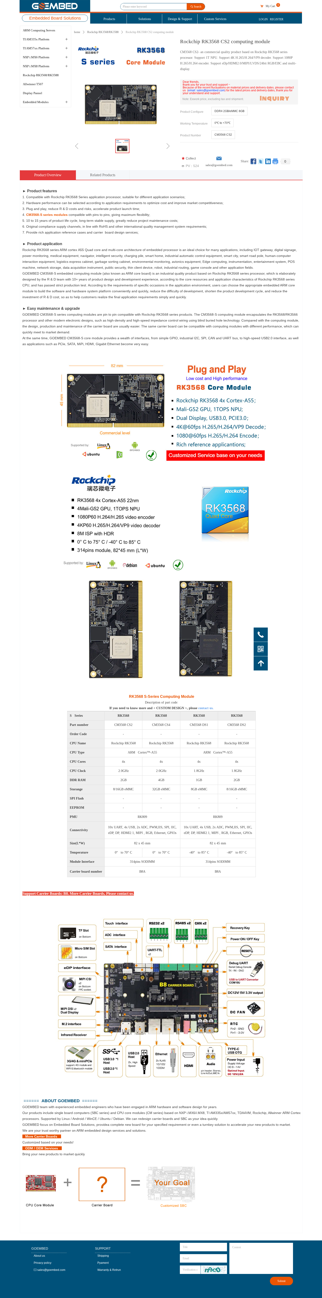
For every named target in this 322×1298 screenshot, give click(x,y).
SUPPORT (103, 1248)
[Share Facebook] (253, 161)
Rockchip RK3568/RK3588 (103, 32)
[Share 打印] (275, 161)
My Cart (270, 6)
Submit (281, 1281)
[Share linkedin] (268, 161)
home (77, 32)
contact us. (206, 708)
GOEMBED (39, 1248)
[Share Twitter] (261, 161)
